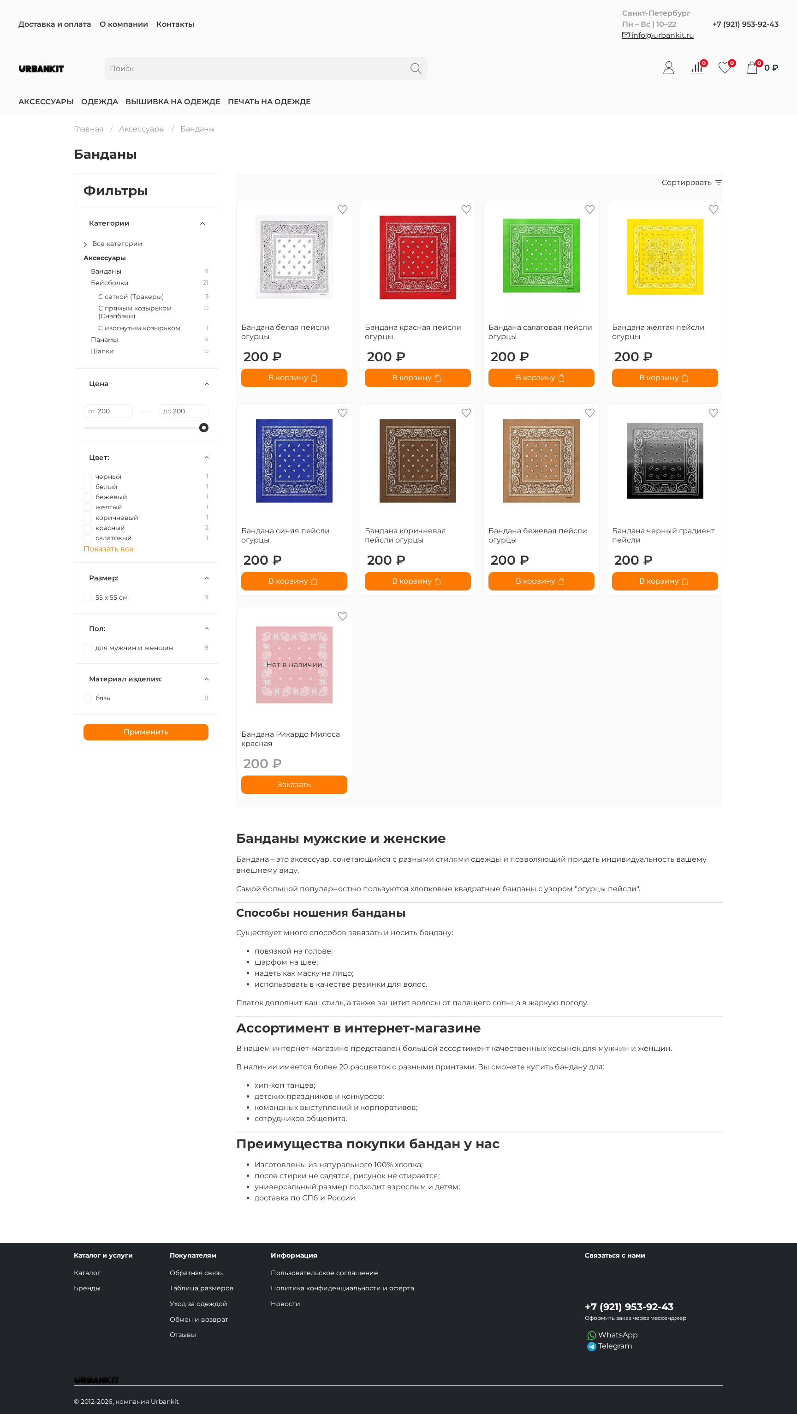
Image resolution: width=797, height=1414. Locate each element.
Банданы (106, 271)
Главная (89, 129)
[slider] (204, 428)
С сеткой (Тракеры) (131, 297)
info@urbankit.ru (662, 35)
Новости (285, 1304)
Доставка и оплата (54, 24)
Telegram (614, 1346)
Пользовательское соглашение (324, 1273)
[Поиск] (416, 68)
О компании (124, 24)
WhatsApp (617, 1334)
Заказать (294, 784)
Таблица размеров (202, 1288)
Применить (146, 732)
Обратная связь (196, 1273)
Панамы (104, 340)
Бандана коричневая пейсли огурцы (405, 535)
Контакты (175, 24)
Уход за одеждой (198, 1304)
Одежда (99, 101)
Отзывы (183, 1334)
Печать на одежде (269, 101)
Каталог (87, 1273)
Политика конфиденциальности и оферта (342, 1288)
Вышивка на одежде (172, 101)
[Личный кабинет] (668, 67)
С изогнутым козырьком (139, 328)
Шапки (102, 351)
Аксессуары (46, 101)
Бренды (87, 1288)
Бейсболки (110, 283)
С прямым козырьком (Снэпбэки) (135, 312)
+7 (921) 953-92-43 (746, 24)
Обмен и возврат (199, 1319)
